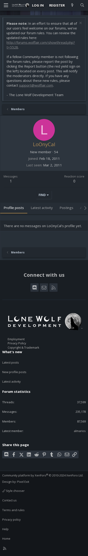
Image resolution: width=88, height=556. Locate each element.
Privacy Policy (17, 343)
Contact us (9, 500)
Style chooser (15, 491)
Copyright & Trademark (23, 347)
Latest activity (11, 381)
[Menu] (6, 5)
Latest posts (10, 362)
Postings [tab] (66, 207)
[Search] (82, 5)
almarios (80, 431)
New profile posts (14, 372)
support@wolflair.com (36, 85)
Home (6, 539)
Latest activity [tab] (42, 207)
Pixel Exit (23, 482)
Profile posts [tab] (14, 207)
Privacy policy (11, 519)
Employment (16, 339)
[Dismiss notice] (80, 23)
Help (5, 529)
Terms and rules (13, 510)
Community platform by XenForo (42, 475)
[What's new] (72, 5)
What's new (12, 352)
